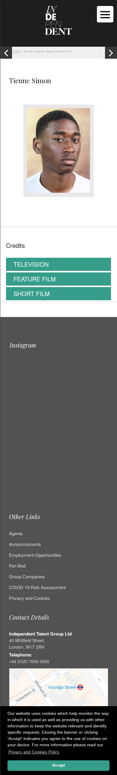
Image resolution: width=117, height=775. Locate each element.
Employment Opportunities (35, 555)
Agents (16, 533)
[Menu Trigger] (105, 14)
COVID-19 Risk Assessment (37, 587)
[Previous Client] (6, 53)
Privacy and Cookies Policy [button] (33, 752)
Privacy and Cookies (29, 598)
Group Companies (27, 576)
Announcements (25, 544)
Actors (17, 51)
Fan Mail (17, 565)
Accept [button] (58, 765)
